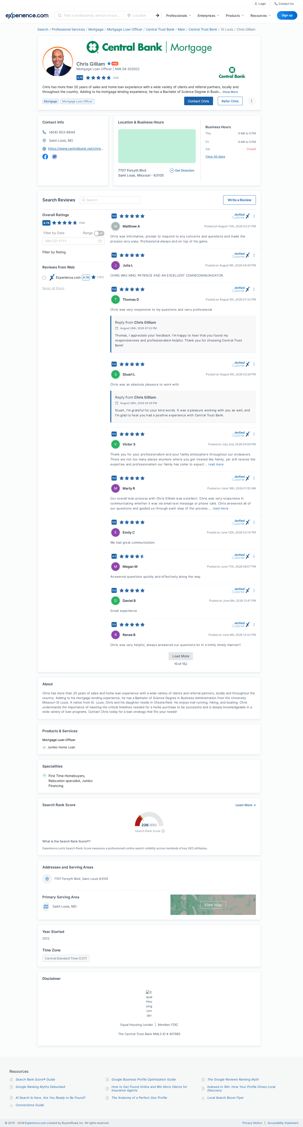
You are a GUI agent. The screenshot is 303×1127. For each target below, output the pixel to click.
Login (262, 3)
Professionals (176, 16)
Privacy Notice (252, 1123)
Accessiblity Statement (283, 1123)
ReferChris (230, 101)
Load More (180, 656)
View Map (213, 904)
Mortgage (95, 29)
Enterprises (206, 16)
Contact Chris (198, 101)
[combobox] (92, 15)
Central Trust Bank (203, 29)
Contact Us (286, 3)
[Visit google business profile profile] (54, 156)
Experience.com (36, 1123)
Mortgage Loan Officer (124, 29)
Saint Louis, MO (61, 140)
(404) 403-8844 (62, 132)
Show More (230, 92)
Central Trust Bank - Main (165, 29)
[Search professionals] (157, 15)
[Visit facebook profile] (45, 156)
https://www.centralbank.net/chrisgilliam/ (76, 148)
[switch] (99, 233)
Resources (258, 16)
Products (233, 16)
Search (42, 29)
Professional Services (68, 29)
